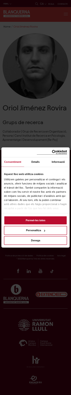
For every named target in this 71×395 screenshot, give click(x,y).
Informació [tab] (58, 161)
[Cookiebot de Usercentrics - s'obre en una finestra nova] (52, 152)
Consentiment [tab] (12, 161)
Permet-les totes (35, 220)
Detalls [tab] (35, 161)
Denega (35, 240)
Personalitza (33, 230)
